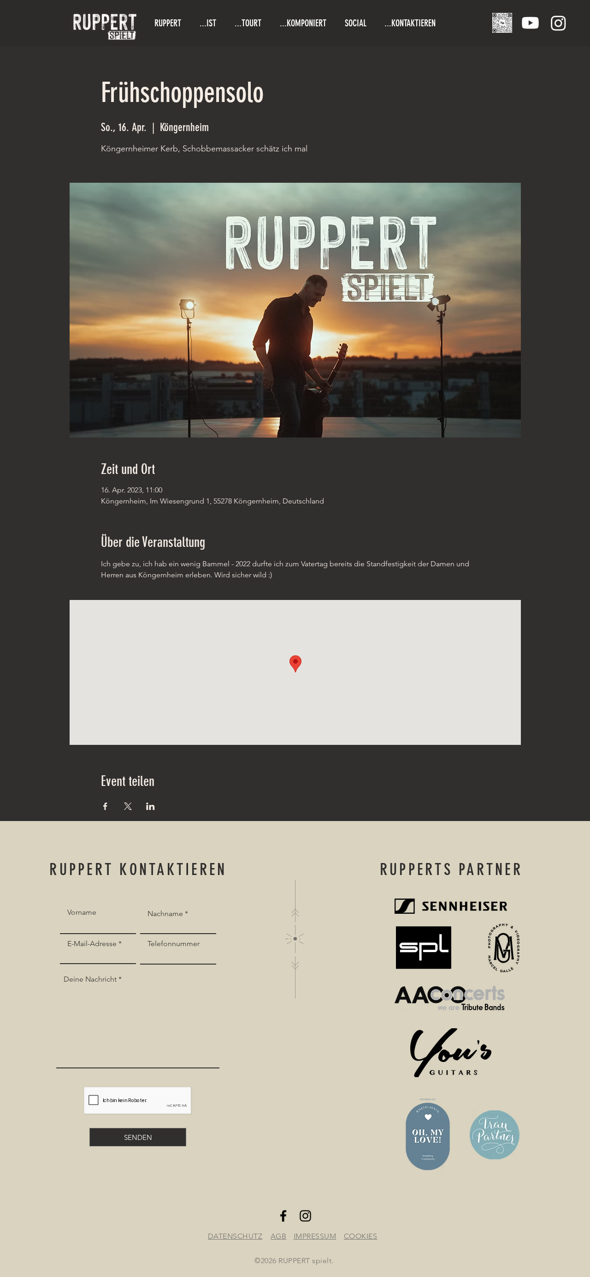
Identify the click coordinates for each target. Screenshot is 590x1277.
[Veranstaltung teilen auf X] (128, 806)
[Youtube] (530, 23)
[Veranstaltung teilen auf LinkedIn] (150, 806)
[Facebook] (283, 1215)
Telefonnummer (174, 943)
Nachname (165, 913)
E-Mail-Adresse (92, 943)
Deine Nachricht (90, 979)
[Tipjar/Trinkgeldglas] (502, 23)
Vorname (81, 912)
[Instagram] (558, 23)
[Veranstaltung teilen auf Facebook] (105, 806)
